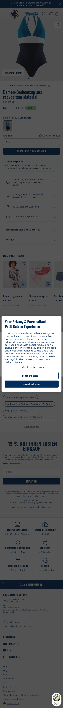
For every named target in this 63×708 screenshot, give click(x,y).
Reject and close (30, 375)
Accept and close (31, 384)
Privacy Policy (14, 362)
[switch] (56, 703)
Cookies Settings (33, 367)
